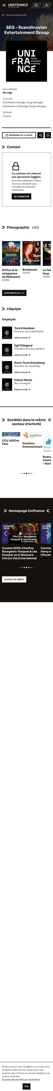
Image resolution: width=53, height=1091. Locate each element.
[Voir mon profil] (46, 5)
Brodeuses (29, 269)
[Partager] (40, 135)
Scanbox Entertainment (32, 445)
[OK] (26, 1086)
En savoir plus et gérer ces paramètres (21, 1079)
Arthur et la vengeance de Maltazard (11, 273)
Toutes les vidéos (14, 579)
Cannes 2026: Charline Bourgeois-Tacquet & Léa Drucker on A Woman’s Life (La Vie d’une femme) (19, 553)
